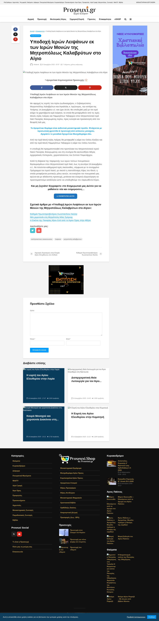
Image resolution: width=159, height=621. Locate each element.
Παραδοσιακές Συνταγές (22, 515)
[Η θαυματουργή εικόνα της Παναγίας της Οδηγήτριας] (111, 573)
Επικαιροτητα (40, 31)
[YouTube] (19, 534)
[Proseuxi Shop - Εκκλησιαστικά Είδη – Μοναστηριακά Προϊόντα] (77, 459)
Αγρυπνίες (15, 2)
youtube (38, 230)
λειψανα (58, 239)
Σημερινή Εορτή (77, 19)
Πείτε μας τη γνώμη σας (22, 547)
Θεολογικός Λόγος (58, 19)
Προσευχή (42, 19)
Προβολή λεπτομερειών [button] (136, 617)
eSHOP (118, 19)
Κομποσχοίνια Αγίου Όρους (71, 478)
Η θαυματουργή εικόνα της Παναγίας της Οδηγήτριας (126, 557)
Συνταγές (110, 2)
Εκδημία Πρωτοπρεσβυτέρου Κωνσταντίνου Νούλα (53, 214)
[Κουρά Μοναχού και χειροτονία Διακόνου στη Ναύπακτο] (43, 409)
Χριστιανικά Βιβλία (68, 503)
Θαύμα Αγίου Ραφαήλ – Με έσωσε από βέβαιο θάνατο (126, 599)
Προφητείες (86, 2)
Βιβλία (121, 2)
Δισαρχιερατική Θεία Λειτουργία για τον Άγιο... (86, 379)
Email (68, 339)
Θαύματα (30, 2)
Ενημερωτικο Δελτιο (66, 196)
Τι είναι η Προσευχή (21, 542)
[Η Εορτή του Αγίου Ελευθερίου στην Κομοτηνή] (88, 408)
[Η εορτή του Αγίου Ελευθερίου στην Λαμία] (41, 369)
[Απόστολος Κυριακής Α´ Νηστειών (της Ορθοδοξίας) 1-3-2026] (111, 463)
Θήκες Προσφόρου (68, 488)
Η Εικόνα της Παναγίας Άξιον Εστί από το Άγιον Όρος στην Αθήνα (60, 220)
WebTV (116, 2)
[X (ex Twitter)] (13, 534)
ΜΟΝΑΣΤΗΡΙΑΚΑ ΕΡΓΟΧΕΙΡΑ (145, 2)
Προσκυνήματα (69, 2)
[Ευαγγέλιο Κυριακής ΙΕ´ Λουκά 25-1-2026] (111, 481)
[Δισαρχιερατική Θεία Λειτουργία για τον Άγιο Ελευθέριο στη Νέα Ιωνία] (88, 371)
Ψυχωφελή (23, 2)
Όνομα (32, 339)
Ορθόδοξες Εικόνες (68, 508)
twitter (32, 230)
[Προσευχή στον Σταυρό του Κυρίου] (63, 532)
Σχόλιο (32, 310)
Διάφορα (36, 2)
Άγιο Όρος (78, 2)
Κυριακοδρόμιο (59, 2)
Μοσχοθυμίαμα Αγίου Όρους (72, 473)
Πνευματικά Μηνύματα (47, 2)
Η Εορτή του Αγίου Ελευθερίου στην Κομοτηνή (87, 415)
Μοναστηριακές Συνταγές (23, 510)
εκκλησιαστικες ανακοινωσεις (41, 239)
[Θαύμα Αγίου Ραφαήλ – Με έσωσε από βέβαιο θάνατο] (111, 599)
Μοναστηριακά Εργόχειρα (70, 468)
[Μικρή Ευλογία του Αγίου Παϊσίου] (111, 540)
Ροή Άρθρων (8, 2)
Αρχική (31, 19)
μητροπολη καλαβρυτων (73, 239)
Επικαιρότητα (105, 19)
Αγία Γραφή (94, 2)
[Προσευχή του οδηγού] (63, 549)
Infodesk (36, 64)
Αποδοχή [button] (152, 617)
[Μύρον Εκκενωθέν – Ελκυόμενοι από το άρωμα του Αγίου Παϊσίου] (111, 505)
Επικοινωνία (18, 552)
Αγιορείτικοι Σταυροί (68, 483)
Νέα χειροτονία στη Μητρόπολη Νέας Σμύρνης (51, 217)
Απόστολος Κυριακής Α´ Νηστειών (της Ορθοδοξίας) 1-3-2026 (124, 465)
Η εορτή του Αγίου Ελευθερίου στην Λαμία (41, 377)
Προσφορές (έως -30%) (69, 517)
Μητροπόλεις (102, 2)
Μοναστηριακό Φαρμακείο (71, 498)
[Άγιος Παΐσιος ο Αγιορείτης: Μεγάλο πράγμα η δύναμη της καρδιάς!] (111, 525)
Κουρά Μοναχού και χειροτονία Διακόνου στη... (43, 418)
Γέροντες (92, 19)
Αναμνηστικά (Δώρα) (68, 513)
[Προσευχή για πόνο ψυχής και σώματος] (63, 541)
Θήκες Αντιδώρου (67, 493)
